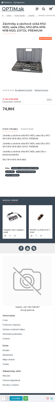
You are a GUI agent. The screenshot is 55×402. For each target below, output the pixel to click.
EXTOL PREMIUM (12, 175)
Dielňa (9, 15)
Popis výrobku (10, 129)
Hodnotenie (27, 129)
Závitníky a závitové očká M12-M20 (25, 168)
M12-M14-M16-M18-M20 (26, 172)
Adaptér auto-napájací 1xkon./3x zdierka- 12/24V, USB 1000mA (14, 230)
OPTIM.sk (13, 9)
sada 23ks (10, 172)
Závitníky (31, 15)
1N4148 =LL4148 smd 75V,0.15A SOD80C (40, 230)
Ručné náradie (20, 15)
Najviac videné (10, 200)
